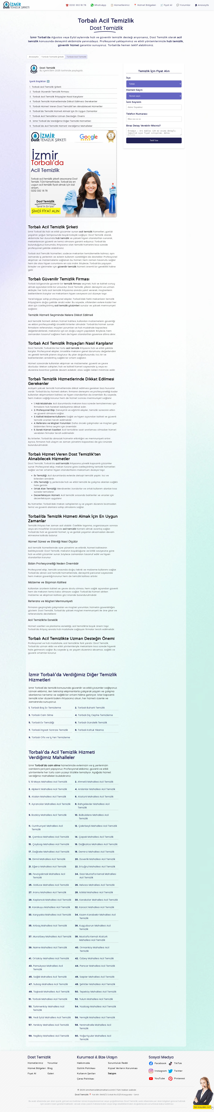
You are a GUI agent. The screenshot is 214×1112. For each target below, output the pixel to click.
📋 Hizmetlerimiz (120, 5)
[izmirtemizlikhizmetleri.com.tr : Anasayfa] (16, 5)
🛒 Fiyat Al (166, 5)
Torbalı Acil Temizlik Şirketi (46, 86)
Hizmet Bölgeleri (37, 1068)
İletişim (112, 1073)
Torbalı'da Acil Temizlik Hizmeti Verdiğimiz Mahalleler (63, 125)
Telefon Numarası (136, 113)
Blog (50, 1068)
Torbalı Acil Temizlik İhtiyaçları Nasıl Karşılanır (58, 96)
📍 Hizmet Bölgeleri (145, 5)
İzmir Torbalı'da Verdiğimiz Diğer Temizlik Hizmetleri (62, 120)
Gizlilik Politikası (86, 1068)
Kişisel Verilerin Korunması (123, 1068)
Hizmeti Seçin (134, 89)
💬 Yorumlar (183, 5)
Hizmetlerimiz (35, 1063)
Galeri (50, 1073)
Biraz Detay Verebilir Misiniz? (143, 125)
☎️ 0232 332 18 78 (76, 5)
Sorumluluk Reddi (118, 1063)
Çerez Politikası (85, 1078)
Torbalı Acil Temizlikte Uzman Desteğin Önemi (59, 116)
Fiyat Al (32, 1073)
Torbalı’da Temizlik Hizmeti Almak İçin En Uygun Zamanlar (65, 111)
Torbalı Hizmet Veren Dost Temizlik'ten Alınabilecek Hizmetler (68, 106)
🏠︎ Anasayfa (202, 5)
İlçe (128, 77)
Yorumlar (52, 1063)
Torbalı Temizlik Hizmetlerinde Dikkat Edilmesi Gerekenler (65, 101)
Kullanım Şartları (86, 1073)
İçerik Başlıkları (40, 81)
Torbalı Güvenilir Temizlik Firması (51, 91)
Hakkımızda (83, 1063)
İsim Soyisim (133, 102)
